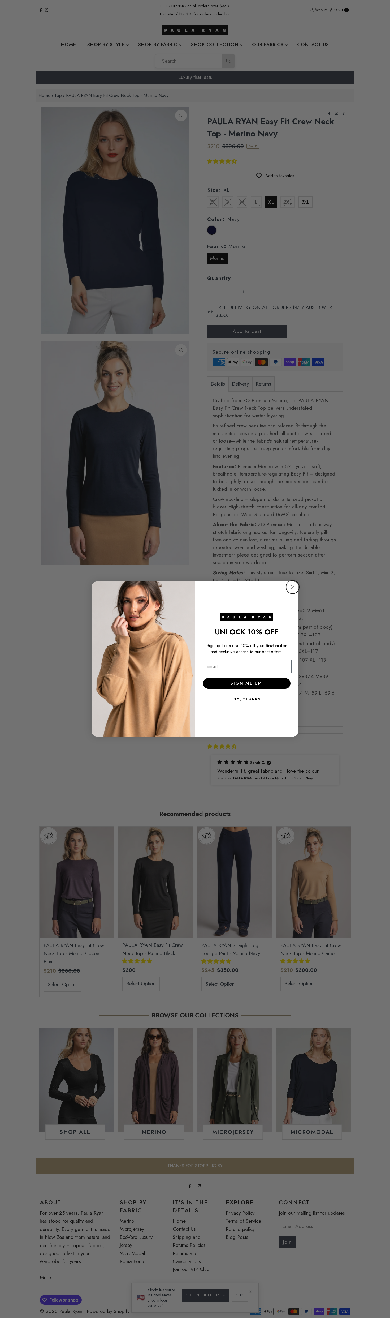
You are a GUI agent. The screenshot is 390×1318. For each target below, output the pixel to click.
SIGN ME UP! (246, 683)
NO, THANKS (246, 699)
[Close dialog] (292, 587)
